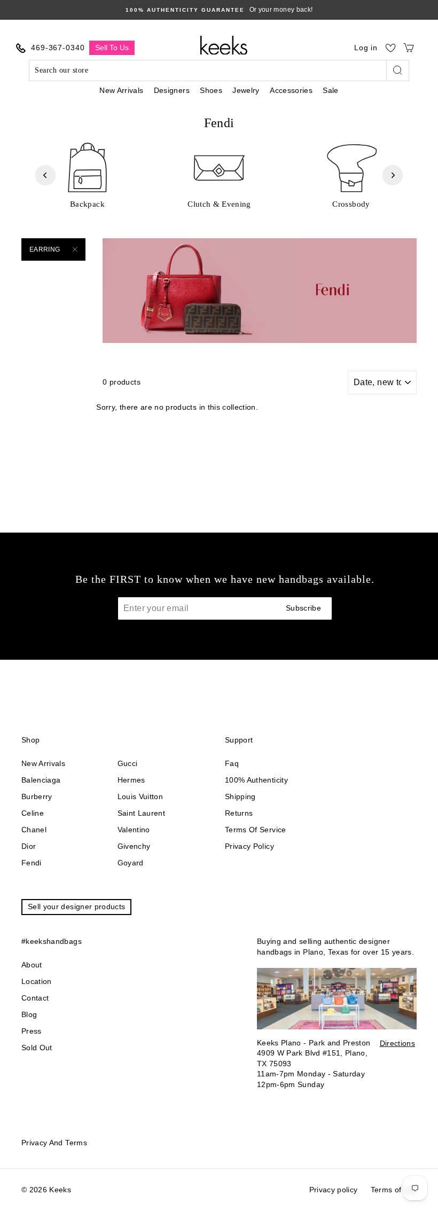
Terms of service (255, 829)
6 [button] (225, 218)
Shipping (240, 796)
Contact (35, 998)
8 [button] (242, 218)
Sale (330, 90)
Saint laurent (142, 813)
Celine (32, 813)
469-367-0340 (58, 47)
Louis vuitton (140, 796)
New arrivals (43, 763)
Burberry (36, 796)
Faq (232, 763)
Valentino (134, 829)
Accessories (291, 90)
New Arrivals (121, 90)
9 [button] (250, 218)
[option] (87, 175)
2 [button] (190, 218)
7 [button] (233, 218)
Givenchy (134, 846)
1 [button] (181, 218)
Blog (29, 1014)
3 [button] (199, 218)
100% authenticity (256, 780)
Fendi (31, 862)
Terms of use (394, 1189)
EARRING (44, 249)
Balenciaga (41, 780)
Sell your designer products (76, 906)
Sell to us (112, 47)
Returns (239, 813)
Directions (398, 1043)
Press (31, 1031)
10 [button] (259, 218)
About (31, 964)
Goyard (131, 862)
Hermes (131, 780)
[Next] (392, 175)
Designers (172, 90)
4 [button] (207, 218)
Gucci (128, 763)
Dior (28, 846)
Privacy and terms (54, 1142)
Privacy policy (249, 846)
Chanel (33, 829)
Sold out (36, 1047)
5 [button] (216, 218)
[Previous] (45, 175)
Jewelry (245, 90)
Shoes (211, 90)
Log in (366, 47)
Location (36, 981)
